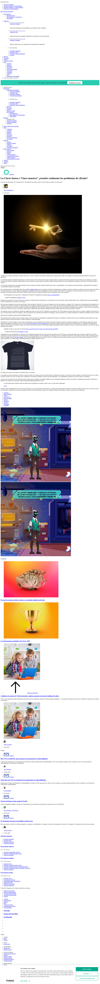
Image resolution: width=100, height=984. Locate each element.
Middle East (7, 948)
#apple (40, 329)
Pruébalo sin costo (75, 82)
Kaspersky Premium (17, 23)
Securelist (7, 910)
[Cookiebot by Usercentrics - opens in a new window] (10, 981)
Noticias (9, 65)
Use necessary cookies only (87, 978)
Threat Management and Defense (12, 881)
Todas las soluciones (9, 843)
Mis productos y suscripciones (14, 17)
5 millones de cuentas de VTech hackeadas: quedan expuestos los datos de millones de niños (30, 696)
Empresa (9, 151)
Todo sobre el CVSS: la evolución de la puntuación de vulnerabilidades (23, 780)
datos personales (8, 398)
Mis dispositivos (11, 15)
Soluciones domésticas (6, 836)
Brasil (5, 938)
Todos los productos (9, 855)
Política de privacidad (9, 890)
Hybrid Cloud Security (9, 884)
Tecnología (9, 70)
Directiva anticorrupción (10, 892)
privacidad (6, 404)
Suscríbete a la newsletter (13, 76)
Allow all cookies (87, 969)
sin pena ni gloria (19, 337)
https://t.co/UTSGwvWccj (32, 329)
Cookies (6, 896)
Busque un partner (11, 143)
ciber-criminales (8, 394)
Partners (9, 142)
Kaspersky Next (8, 864)
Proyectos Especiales (12, 69)
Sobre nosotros (10, 150)
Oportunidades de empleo (13, 159)
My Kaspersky (7, 14)
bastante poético (34, 289)
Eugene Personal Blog (11, 914)
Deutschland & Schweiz (10, 953)
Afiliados (9, 144)
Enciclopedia (8, 917)
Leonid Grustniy (8, 830)
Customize (86, 973)
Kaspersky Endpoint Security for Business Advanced (17, 868)
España (5, 955)
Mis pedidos (10, 18)
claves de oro (7, 397)
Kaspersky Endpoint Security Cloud (13, 853)
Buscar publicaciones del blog (11, 126)
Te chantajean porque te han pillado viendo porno (17, 821)
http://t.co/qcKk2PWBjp (53, 295)
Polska (5, 965)
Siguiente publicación (32, 693)
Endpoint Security (8, 882)
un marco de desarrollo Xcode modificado (36, 323)
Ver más (12, 55)
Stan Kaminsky (7, 769)
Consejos (9, 73)
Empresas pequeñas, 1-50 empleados (13, 6)
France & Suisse (8, 956)
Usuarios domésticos (9, 4)
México (6, 940)
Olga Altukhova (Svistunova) (11, 810)
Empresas (9, 63)
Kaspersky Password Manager (17, 53)
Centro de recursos (8, 60)
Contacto (6, 161)
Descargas (6, 58)
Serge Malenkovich (8, 190)
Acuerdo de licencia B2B (10, 895)
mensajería (6, 401)
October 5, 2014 (21, 297)
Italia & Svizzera (8, 958)
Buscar (5, 163)
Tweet (5, 386)
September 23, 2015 (23, 331)
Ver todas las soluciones (16, 95)
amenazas (11, 174)
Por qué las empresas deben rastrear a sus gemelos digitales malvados (23, 600)
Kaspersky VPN (14, 52)
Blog (5, 62)
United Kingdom (8, 960)
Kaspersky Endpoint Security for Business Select (16, 866)
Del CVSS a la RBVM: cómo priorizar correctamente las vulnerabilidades (24, 759)
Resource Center (11, 110)
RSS (8, 75)
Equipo (8, 153)
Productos (6, 21)
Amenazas (9, 72)
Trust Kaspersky (8, 907)
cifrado (5, 395)
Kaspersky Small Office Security (12, 852)
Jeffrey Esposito (8, 744)
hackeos (6, 399)
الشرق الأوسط (7, 949)
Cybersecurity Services (9, 879)
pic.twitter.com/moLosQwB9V (50, 329)
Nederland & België (9, 959)
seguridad (6, 405)
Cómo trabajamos (11, 154)
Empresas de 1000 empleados (11, 9)
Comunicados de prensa (13, 156)
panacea (6, 402)
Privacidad (9, 66)
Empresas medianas (12, 122)
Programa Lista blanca (12, 147)
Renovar (6, 56)
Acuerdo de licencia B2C (10, 893)
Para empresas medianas (7, 858)
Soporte (6, 59)
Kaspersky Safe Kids (15, 51)
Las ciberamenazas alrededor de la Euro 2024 (15, 641)
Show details (24, 981)
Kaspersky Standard (17, 39)
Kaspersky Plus (14, 93)
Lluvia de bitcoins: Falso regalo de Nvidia (14, 801)
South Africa (7, 944)
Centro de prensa (11, 157)
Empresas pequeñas (12, 120)
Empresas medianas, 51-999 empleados (13, 7)
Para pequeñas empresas (7, 846)
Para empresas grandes (7, 872)
